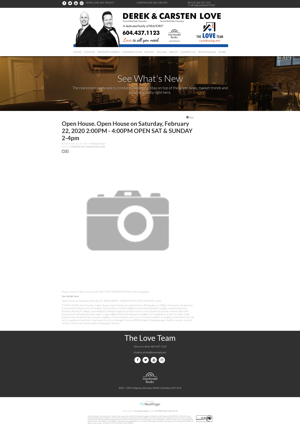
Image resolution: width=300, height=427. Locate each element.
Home (77, 51)
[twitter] (70, 3)
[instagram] (82, 3)
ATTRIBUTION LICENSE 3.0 (166, 411)
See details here (70, 296)
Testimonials (207, 51)
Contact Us (187, 51)
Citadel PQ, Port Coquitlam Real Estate (87, 146)
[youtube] (76, 3)
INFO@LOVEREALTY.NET (202, 5)
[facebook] (65, 3)
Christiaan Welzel (141, 411)
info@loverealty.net (155, 352)
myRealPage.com (150, 404)
